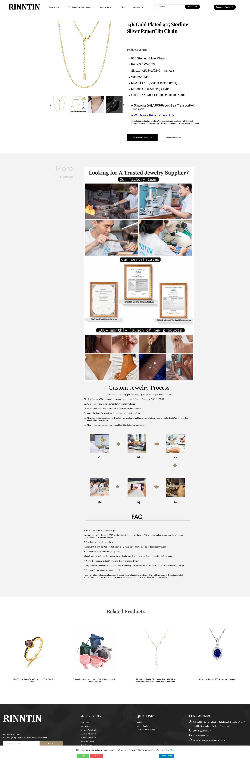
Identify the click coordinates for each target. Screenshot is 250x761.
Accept (82, 756)
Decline (96, 756)
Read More (170, 750)
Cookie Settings (166, 756)
